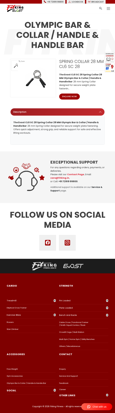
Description (19, 112)
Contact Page (75, 174)
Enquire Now (69, 96)
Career (62, 389)
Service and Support (68, 376)
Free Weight (12, 369)
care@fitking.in (59, 178)
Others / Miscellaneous (69, 346)
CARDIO (12, 285)
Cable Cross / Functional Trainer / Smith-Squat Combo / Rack (73, 323)
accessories (16, 354)
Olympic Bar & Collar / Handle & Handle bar (26, 383)
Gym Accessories (15, 376)
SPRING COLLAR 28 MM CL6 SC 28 (81, 63)
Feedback (63, 383)
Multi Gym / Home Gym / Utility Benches (77, 339)
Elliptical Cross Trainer (17, 307)
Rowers (10, 322)
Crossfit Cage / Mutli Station (71, 332)
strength (66, 285)
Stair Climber (13, 329)
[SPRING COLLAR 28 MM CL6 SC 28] (16, 65)
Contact (65, 354)
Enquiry (62, 369)
